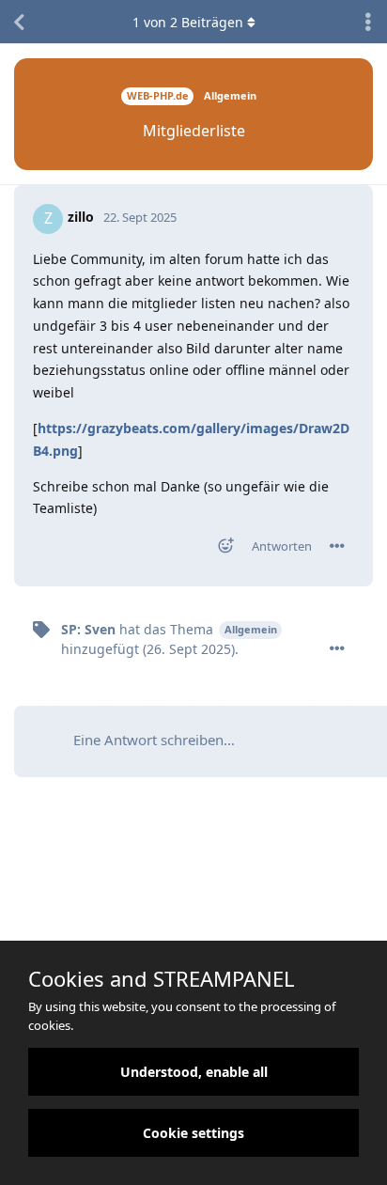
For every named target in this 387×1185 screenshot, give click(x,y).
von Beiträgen (187, 22)
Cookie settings (193, 1133)
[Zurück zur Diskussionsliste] (19, 21)
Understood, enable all (194, 1072)
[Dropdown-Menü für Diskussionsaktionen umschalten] (368, 21)
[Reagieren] (220, 549)
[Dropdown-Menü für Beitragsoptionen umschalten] (337, 546)
